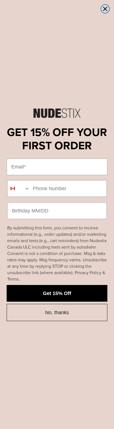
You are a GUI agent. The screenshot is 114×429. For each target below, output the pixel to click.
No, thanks (57, 312)
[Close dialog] (105, 8)
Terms (13, 279)
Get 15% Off (57, 293)
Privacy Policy (88, 272)
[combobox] (18, 188)
